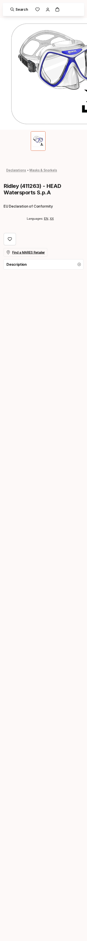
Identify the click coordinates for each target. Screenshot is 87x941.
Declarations (16, 170)
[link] (37, 9)
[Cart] (57, 9)
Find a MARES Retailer (28, 252)
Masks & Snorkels (43, 170)
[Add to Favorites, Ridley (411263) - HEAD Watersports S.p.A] (10, 239)
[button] (43, 264)
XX (52, 218)
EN (46, 218)
